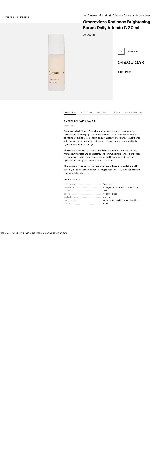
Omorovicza (89, 35)
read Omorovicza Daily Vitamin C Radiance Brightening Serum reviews (116, 15)
